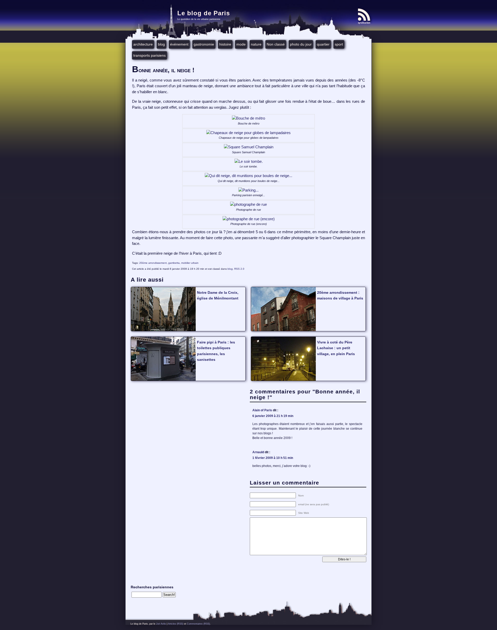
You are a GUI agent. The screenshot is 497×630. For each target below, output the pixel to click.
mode (241, 44)
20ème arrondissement (153, 262)
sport (339, 44)
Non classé (276, 44)
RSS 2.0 (239, 268)
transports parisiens (149, 55)
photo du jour (301, 44)
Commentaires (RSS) (198, 623)
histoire (225, 44)
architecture (143, 44)
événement (179, 44)
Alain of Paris (262, 410)
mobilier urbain (190, 262)
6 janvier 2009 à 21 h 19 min (272, 416)
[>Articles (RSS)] (365, 16)
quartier (323, 44)
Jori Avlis (161, 623)
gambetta (174, 262)
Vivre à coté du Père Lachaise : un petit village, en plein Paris (336, 348)
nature (256, 44)
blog (161, 44)
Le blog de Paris (203, 13)
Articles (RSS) (175, 623)
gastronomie (204, 44)
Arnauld (258, 452)
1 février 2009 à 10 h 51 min (272, 458)
